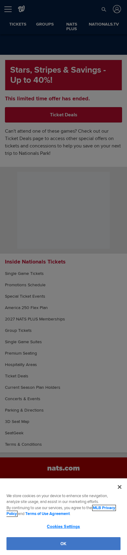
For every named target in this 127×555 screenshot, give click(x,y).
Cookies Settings (63, 526)
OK (63, 543)
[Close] (119, 487)
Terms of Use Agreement (47, 513)
